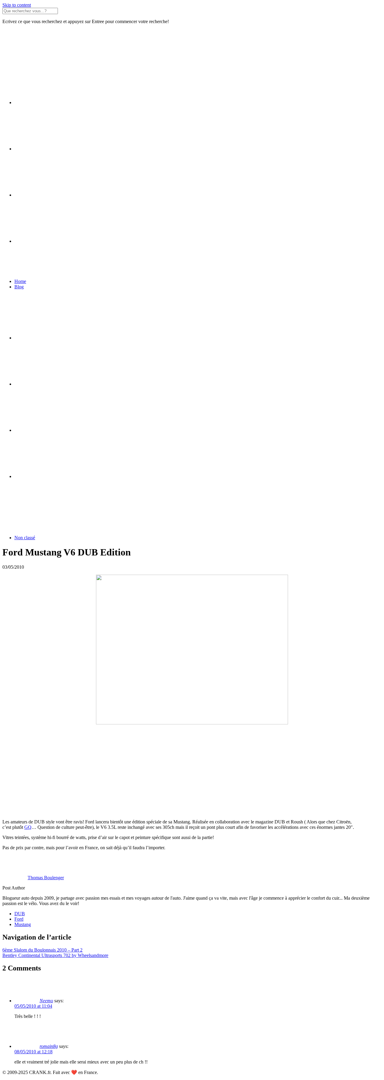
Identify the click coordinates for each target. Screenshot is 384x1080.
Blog (19, 286)
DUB (19, 913)
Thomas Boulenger (46, 877)
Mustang (22, 924)
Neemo (46, 1000)
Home (20, 281)
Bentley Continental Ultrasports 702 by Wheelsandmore (55, 955)
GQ (28, 827)
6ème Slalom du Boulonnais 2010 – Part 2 (42, 949)
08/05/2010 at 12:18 (33, 1051)
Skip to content (16, 5)
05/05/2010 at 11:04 (33, 1006)
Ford (18, 919)
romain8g (49, 1046)
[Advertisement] (182, 772)
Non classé (24, 537)
